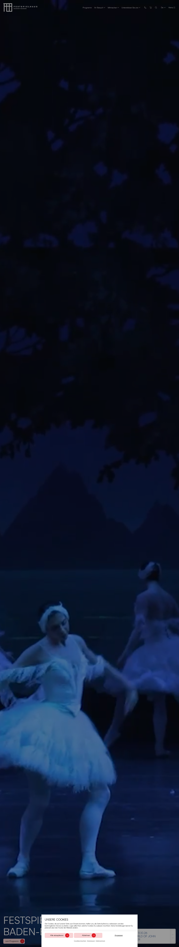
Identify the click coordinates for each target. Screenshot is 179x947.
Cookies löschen (80, 941)
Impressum (91, 941)
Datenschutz (100, 941)
